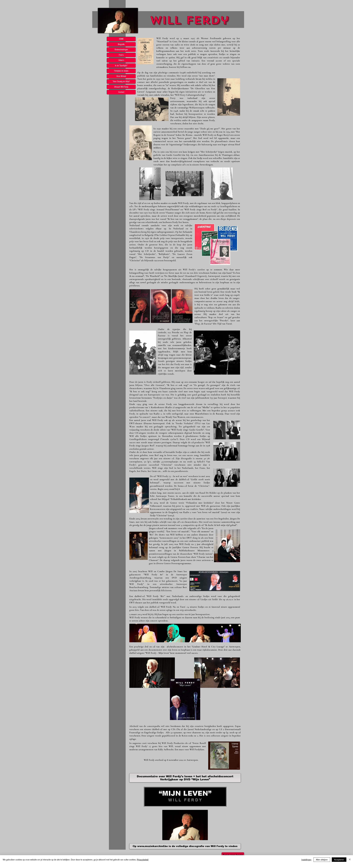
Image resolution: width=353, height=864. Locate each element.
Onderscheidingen (121, 49)
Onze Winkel (121, 76)
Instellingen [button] (306, 859)
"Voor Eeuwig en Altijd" (121, 81)
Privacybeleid (142, 859)
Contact (121, 92)
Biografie (121, 44)
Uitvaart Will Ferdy (121, 87)
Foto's (121, 55)
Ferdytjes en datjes (121, 71)
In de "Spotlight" (121, 65)
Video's (121, 60)
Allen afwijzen (322, 859)
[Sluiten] (349, 859)
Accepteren (339, 859)
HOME (121, 39)
